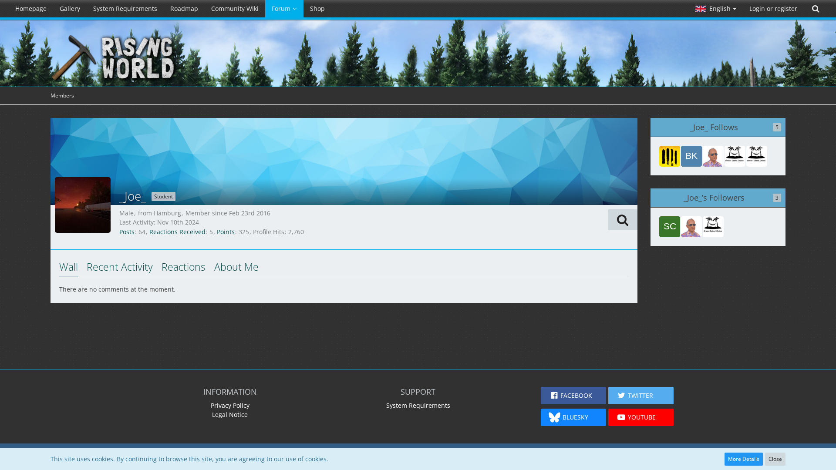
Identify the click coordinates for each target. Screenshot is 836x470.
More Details (743, 459)
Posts (127, 232)
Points (226, 232)
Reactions (184, 267)
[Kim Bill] (669, 156)
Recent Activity (120, 267)
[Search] (815, 8)
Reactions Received (177, 232)
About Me (236, 267)
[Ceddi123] (756, 156)
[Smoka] (735, 156)
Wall (68, 267)
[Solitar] (713, 156)
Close (775, 459)
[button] (716, 8)
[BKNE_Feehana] (691, 156)
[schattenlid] (669, 226)
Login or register (773, 8)
